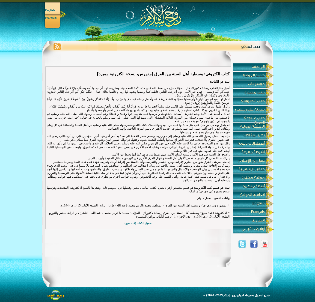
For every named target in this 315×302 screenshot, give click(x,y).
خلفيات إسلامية (251, 169)
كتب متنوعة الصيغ (254, 119)
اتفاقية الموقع (252, 195)
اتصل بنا (258, 220)
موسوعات (256, 84)
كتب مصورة (254, 92)
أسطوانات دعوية (251, 143)
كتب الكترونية (253, 101)
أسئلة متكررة (254, 186)
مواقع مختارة (253, 178)
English (50, 10)
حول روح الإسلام (251, 160)
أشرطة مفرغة (253, 152)
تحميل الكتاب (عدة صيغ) (138, 223)
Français (51, 17)
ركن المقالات (254, 135)
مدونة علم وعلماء (250, 109)
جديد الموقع (254, 75)
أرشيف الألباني (253, 229)
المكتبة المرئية (252, 126)
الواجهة (258, 67)
